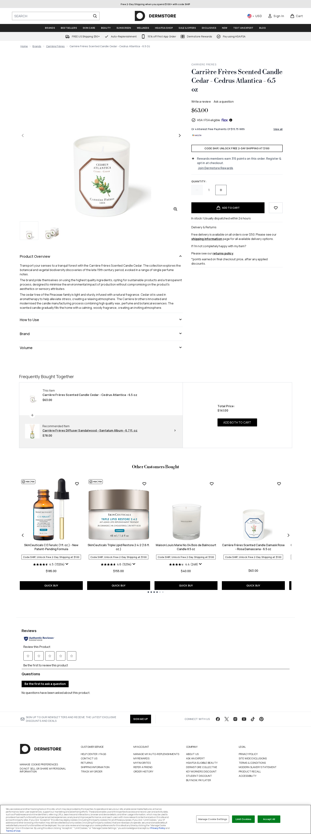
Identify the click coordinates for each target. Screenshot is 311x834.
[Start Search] (95, 16)
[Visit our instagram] (235, 719)
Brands (36, 46)
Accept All (269, 819)
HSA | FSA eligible (208, 120)
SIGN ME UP (140, 719)
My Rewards (141, 758)
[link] (276, 16)
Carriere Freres (203, 64)
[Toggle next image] (180, 135)
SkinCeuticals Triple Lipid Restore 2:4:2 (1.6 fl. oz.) (119, 547)
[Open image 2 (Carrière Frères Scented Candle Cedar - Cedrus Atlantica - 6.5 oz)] (52, 230)
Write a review (201, 102)
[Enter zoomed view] (175, 209)
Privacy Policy (248, 754)
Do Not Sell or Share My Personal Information (43, 770)
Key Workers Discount (201, 771)
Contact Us (89, 758)
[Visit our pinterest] (261, 719)
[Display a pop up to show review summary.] (67, 565)
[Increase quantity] (221, 190)
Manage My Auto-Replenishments (156, 754)
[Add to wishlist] (276, 207)
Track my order (92, 771)
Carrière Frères (55, 46)
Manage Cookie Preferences (39, 764)
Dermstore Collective (201, 767)
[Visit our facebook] (218, 719)
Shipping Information (95, 767)
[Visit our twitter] (226, 719)
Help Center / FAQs (93, 754)
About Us (192, 754)
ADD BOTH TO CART (237, 422)
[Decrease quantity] (197, 190)
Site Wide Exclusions (253, 758)
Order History (143, 771)
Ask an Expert (195, 758)
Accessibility (248, 776)
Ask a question (224, 102)
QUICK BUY (51, 585)
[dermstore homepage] (155, 16)
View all (278, 129)
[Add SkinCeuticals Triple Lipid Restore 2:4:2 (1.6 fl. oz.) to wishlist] (144, 483)
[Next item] (288, 535)
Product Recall (250, 771)
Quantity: (198, 181)
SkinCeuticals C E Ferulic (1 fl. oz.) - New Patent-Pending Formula (51, 547)
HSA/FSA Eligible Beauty (202, 762)
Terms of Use (13, 830)
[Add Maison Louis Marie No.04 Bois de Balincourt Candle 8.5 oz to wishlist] (211, 483)
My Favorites (142, 762)
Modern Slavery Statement (258, 767)
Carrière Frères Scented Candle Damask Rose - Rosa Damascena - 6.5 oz (253, 547)
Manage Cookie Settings (212, 819)
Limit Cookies (243, 819)
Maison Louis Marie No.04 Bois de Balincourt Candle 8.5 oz (186, 547)
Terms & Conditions (252, 762)
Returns (87, 762)
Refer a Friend (143, 767)
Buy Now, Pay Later (198, 780)
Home (24, 46)
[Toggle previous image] (23, 135)
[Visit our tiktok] (252, 719)
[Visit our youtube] (244, 719)
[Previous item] (23, 535)
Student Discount (199, 776)
